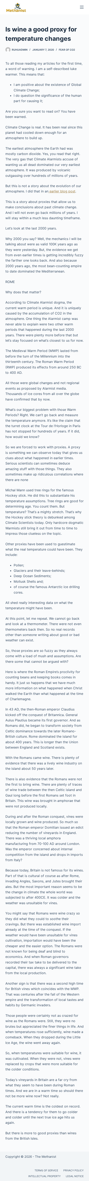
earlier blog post (61, 191)
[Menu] (82, 7)
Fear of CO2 (67, 49)
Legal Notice (75, 1176)
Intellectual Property (44, 1176)
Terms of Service (46, 1170)
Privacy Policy (73, 1170)
